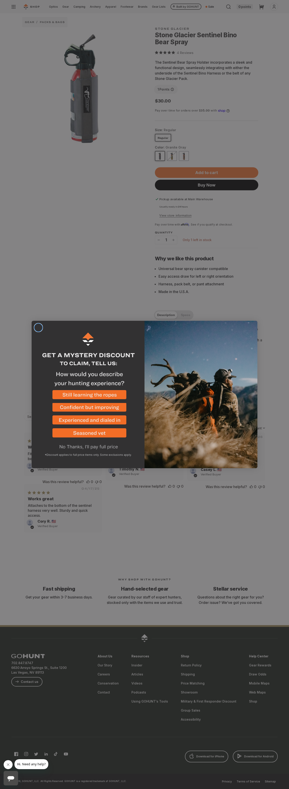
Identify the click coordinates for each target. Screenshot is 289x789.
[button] (88, 396)
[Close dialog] (38, 328)
